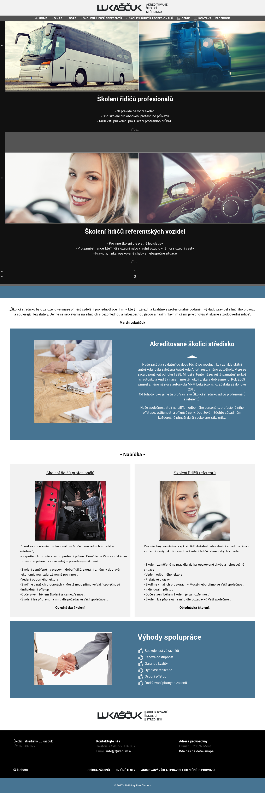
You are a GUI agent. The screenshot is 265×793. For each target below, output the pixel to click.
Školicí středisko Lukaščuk (33, 741)
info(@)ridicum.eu (119, 751)
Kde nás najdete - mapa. (196, 751)
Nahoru (22, 770)
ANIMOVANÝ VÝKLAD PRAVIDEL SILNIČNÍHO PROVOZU (178, 770)
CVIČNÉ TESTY (125, 770)
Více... (135, 129)
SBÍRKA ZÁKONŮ (99, 770)
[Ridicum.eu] (132, 7)
